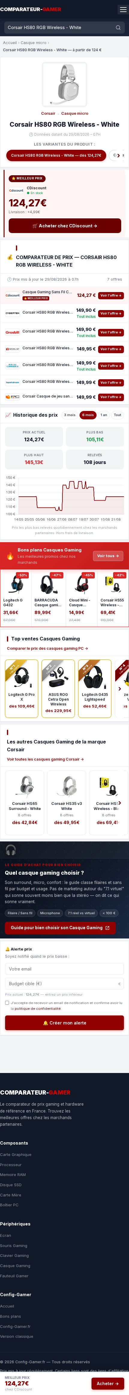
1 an (103, 415)
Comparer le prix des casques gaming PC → (47, 648)
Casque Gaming (15, 1265)
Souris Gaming (13, 1245)
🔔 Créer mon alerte (64, 1022)
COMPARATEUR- (30, 9)
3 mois (70, 415)
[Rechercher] (118, 28)
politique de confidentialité (38, 1008)
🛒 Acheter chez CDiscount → (65, 225)
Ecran (5, 1235)
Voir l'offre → (111, 295)
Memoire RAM (13, 1174)
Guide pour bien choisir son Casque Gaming (57, 927)
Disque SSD (11, 1184)
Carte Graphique (16, 1154)
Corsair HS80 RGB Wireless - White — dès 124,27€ (56, 155)
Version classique (16, 1336)
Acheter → (108, 1383)
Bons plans (10, 1316)
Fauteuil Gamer (14, 1275)
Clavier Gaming (14, 1255)
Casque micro (33, 42)
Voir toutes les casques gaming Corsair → (45, 759)
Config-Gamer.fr (15, 1326)
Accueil (10, 42)
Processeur (11, 1164)
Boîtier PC (9, 1204)
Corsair (48, 113)
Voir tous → (108, 556)
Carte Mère (10, 1195)
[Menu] (123, 9)
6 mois (88, 415)
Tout (117, 415)
